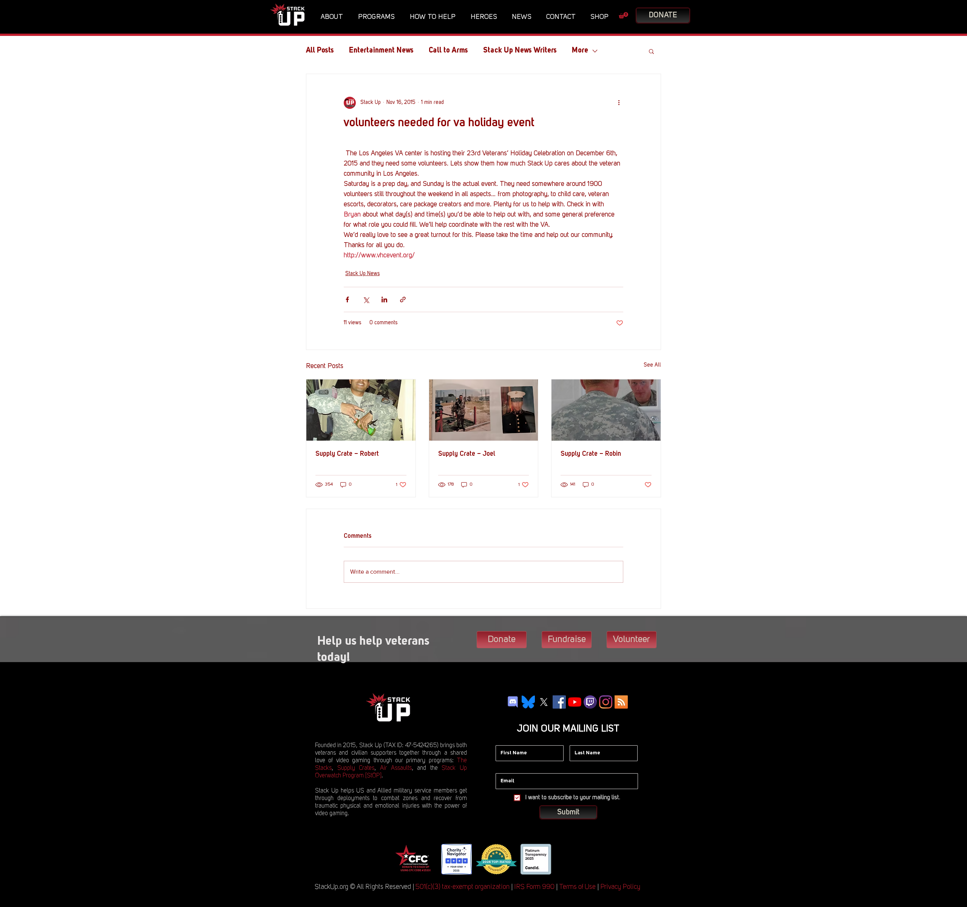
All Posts (320, 50)
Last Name (582, 739)
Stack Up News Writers (520, 50)
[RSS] (621, 702)
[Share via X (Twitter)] (365, 299)
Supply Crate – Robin (591, 453)
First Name (508, 739)
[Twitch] (590, 702)
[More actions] (618, 102)
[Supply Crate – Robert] (361, 410)
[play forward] (562, 859)
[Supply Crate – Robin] (606, 410)
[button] (333, 17)
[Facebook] (559, 702)
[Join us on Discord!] (512, 702)
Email (502, 767)
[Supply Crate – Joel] (483, 410)
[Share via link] (402, 299)
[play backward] (403, 859)
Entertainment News (381, 50)
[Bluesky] (528, 702)
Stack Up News (362, 273)
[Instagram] (605, 702)
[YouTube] (574, 702)
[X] (543, 702)
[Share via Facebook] (347, 299)
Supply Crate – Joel (466, 453)
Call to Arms (448, 50)
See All (652, 365)
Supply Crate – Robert (347, 453)
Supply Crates (356, 768)
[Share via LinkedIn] (384, 299)
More (580, 50)
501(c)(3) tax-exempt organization (463, 887)
